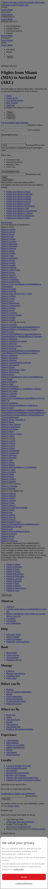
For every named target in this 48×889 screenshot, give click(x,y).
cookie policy (18, 869)
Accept (24, 877)
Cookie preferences (23, 883)
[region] (24, 863)
